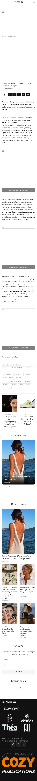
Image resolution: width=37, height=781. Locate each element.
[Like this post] (10, 94)
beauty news (15, 364)
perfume (27, 374)
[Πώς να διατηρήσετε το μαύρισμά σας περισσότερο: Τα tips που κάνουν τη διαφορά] (27, 613)
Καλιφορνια (6, 388)
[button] (3, 463)
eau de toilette (8, 371)
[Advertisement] (18, 57)
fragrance (19, 371)
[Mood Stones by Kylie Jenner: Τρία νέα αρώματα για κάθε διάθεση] (9, 613)
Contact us (23, 741)
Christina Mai (8, 88)
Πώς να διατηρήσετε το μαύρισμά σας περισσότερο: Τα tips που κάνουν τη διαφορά (26, 631)
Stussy (18, 378)
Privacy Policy (16, 739)
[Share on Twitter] (19, 94)
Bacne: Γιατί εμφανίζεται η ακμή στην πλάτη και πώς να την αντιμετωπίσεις (17, 557)
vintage (27, 381)
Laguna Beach (7, 374)
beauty (5, 364)
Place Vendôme (8, 378)
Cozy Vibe (5, 753)
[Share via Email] (28, 94)
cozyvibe (29, 367)
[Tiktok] (24, 744)
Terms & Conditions (9, 741)
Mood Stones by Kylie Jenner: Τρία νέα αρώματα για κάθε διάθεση (9, 630)
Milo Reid (18, 374)
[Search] (34, 2)
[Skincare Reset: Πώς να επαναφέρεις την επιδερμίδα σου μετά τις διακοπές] (27, 574)
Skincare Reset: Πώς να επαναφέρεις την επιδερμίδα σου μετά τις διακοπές (27, 591)
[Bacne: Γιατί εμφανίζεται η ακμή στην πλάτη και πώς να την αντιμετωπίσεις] (18, 462)
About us (5, 739)
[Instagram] (18, 744)
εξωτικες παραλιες (24, 385)
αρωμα (5, 385)
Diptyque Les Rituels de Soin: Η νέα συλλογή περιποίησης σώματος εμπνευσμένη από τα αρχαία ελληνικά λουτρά (9, 593)
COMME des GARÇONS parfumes (13, 367)
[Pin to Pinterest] (23, 94)
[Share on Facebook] (14, 94)
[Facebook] (13, 744)
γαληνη (13, 385)
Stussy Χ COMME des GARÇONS (12, 381)
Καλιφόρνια (6, 138)
